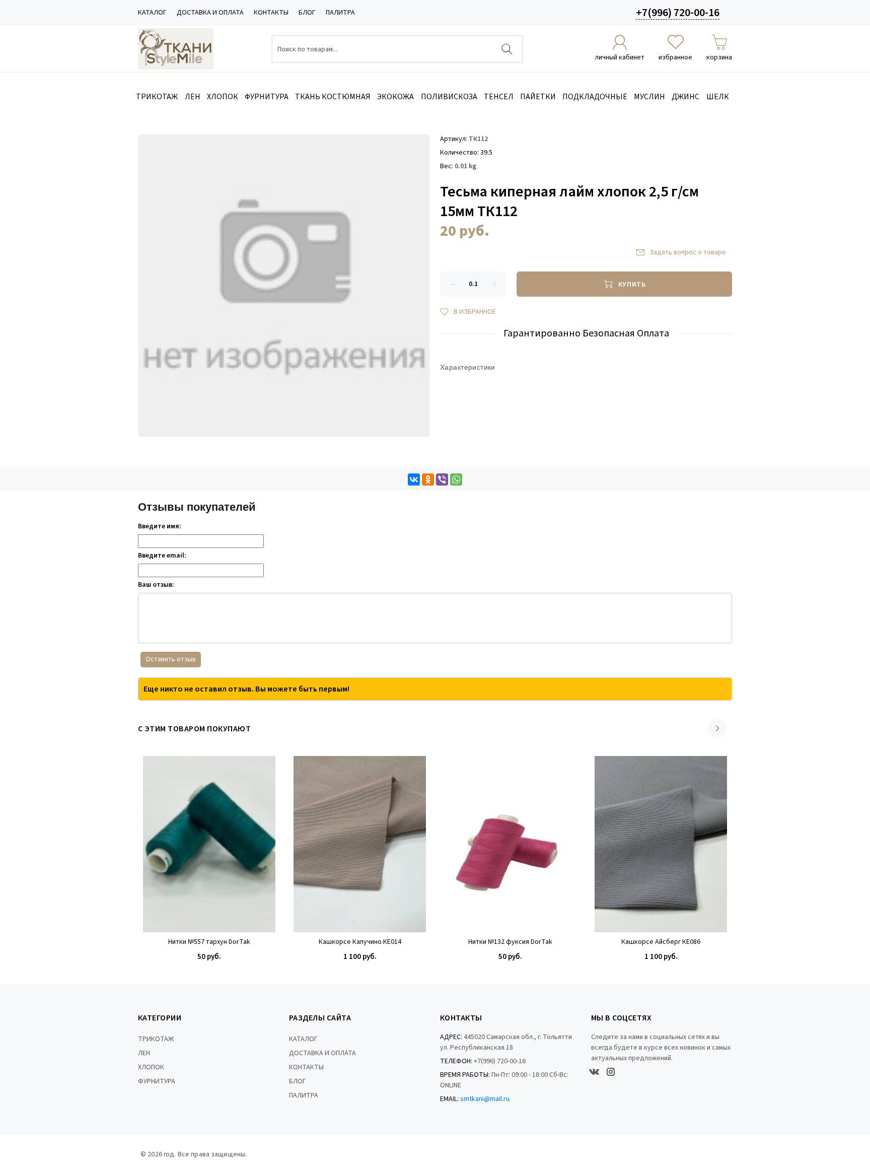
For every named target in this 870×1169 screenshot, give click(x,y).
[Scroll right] (717, 728)
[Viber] (442, 479)
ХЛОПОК (151, 1067)
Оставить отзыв (171, 659)
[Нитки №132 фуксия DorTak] (510, 844)
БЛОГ (307, 13)
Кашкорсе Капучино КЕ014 (360, 942)
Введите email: (162, 556)
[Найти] (507, 49)
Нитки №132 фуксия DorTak (510, 942)
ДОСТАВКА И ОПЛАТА (210, 13)
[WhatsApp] (456, 479)
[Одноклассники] (428, 479)
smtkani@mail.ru (485, 1099)
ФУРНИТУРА (156, 1081)
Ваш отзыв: (156, 585)
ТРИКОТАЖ (156, 1039)
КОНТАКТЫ (271, 13)
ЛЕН (144, 1053)
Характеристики (467, 367)
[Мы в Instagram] (611, 1072)
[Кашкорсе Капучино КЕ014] (360, 844)
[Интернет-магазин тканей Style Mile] (175, 49)
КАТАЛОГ (152, 13)
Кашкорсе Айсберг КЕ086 (660, 942)
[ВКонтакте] (414, 479)
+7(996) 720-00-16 (677, 13)
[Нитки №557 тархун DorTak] (209, 844)
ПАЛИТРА (340, 13)
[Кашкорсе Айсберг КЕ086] (661, 844)
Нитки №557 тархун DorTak (209, 942)
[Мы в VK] (594, 1072)
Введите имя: (159, 526)
